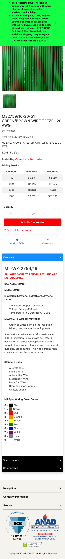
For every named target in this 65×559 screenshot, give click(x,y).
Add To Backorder (32, 222)
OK (55, 23)
